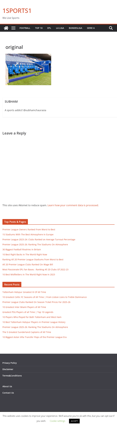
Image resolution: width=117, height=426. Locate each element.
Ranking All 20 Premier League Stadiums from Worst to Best (32, 259)
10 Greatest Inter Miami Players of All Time (24, 307)
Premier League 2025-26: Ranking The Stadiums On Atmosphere (35, 244)
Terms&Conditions (12, 375)
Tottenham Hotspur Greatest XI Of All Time (24, 292)
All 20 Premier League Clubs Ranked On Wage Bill (27, 264)
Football (25, 28)
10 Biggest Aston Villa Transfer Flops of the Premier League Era (34, 337)
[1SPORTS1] (6, 28)
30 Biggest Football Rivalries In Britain (21, 249)
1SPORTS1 (17, 10)
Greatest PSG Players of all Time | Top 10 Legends (27, 312)
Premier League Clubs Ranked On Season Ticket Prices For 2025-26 (36, 302)
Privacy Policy (9, 362)
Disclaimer (7, 369)
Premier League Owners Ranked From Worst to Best (28, 229)
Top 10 (39, 28)
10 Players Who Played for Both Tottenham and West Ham (31, 317)
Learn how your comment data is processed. (73, 205)
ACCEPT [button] (74, 421)
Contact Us (8, 392)
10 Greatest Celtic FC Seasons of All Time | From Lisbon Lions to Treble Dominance (44, 297)
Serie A (91, 28)
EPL (49, 28)
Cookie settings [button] (57, 420)
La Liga (60, 28)
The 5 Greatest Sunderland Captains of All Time (26, 332)
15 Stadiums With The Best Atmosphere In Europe (27, 234)
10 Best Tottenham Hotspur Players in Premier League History (33, 322)
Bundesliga (75, 28)
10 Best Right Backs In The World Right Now (24, 254)
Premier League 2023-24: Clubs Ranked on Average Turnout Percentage (38, 239)
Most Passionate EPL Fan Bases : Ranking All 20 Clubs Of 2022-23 (35, 269)
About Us (7, 386)
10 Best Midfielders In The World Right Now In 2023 (28, 274)
